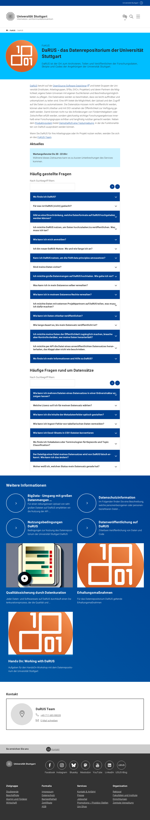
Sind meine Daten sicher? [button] (47, 266)
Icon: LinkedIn (109, 765)
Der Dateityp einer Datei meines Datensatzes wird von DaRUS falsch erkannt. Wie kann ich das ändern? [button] (72, 456)
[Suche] (131, 16)
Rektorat (117, 791)
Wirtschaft (11, 802)
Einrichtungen (120, 798)
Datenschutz (48, 795)
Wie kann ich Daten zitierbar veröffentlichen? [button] (58, 315)
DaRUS (33, 85)
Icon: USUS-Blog (121, 765)
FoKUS (12, 30)
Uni (130, 3)
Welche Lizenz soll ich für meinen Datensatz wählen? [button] (62, 405)
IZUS (7, 30)
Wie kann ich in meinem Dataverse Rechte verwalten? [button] (62, 294)
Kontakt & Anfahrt (86, 791)
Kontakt (55, 749)
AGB (44, 806)
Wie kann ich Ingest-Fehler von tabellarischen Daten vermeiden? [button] (68, 423)
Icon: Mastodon (85, 765)
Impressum (47, 791)
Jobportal (82, 798)
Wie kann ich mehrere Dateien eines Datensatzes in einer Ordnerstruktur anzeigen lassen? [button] (75, 394)
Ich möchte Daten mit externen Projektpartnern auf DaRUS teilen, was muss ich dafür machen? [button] (74, 305)
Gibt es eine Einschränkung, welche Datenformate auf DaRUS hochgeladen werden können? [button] (74, 216)
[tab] (75, 196)
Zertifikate (47, 802)
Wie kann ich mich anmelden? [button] (49, 239)
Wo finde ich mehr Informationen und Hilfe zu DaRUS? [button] (63, 358)
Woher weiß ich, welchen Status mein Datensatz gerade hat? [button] (66, 466)
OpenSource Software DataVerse (70, 85)
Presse (80, 795)
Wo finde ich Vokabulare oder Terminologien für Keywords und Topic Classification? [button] (71, 443)
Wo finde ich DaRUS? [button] (44, 196)
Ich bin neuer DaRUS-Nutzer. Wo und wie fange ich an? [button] (62, 248)
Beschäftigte (12, 795)
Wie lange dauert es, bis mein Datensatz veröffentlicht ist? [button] (65, 324)
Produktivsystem (43, 122)
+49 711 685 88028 (51, 715)
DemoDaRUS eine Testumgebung (76, 122)
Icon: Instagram (61, 765)
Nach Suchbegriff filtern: (42, 180)
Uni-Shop (82, 806)
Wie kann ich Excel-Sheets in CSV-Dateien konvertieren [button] (63, 432)
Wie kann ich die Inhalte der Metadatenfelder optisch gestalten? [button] (68, 414)
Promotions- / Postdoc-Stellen (92, 802)
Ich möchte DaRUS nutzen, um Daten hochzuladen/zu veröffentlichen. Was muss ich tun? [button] (74, 229)
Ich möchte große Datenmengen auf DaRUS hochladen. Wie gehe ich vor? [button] (73, 276)
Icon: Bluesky (73, 765)
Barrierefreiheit (49, 798)
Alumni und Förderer (16, 798)
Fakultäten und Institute (125, 795)
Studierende (12, 791)
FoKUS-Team (44, 137)
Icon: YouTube (97, 765)
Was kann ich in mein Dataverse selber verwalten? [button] (60, 285)
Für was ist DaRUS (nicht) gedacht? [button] (52, 205)
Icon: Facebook (49, 765)
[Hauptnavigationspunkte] (138, 16)
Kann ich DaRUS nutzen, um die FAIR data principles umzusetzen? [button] (69, 257)
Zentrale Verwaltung (123, 802)
